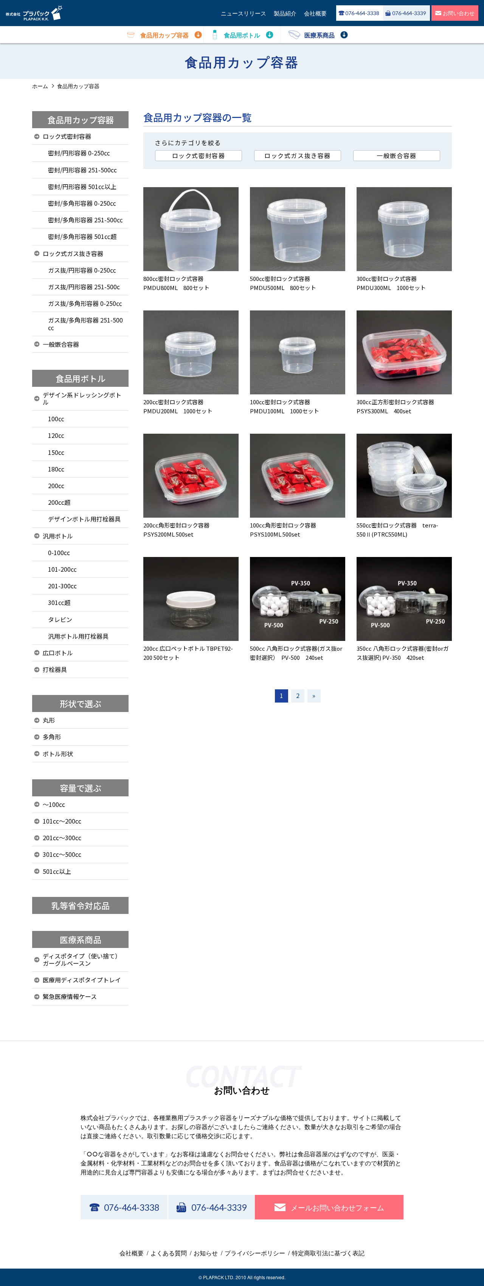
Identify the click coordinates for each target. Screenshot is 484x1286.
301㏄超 (59, 602)
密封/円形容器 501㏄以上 (82, 186)
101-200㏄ (62, 569)
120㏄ (56, 435)
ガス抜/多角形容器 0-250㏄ (85, 303)
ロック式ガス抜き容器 (297, 155)
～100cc (54, 804)
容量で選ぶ (80, 788)
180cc (56, 468)
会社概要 (315, 13)
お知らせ (206, 1253)
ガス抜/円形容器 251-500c (84, 286)
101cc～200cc (62, 820)
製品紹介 (285, 13)
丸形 (49, 719)
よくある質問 (168, 1253)
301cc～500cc (62, 854)
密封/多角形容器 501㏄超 (82, 236)
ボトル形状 (58, 753)
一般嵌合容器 (397, 155)
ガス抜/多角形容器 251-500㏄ (85, 323)
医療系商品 (80, 939)
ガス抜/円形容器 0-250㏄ (82, 270)
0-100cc (59, 552)
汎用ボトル (58, 535)
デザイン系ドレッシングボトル (82, 398)
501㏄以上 (57, 871)
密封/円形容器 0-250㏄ (79, 152)
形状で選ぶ (80, 703)
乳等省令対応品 (80, 905)
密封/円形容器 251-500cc (82, 169)
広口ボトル (58, 652)
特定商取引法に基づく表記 (328, 1253)
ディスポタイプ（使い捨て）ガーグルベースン (82, 959)
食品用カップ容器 (80, 119)
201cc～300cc (62, 837)
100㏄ (56, 418)
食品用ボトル (80, 378)
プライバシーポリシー (255, 1253)
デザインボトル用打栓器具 (84, 518)
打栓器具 (55, 669)
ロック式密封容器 (198, 155)
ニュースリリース (243, 13)
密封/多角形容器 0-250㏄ (82, 203)
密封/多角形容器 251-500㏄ (85, 219)
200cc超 (59, 502)
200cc (56, 485)
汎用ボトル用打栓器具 (78, 636)
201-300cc (62, 585)
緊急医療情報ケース (70, 996)
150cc (56, 452)
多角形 (52, 736)
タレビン (60, 619)
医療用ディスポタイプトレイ (82, 979)
